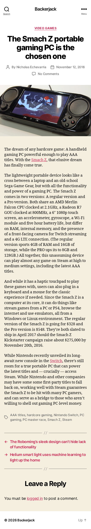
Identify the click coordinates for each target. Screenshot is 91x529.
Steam (67, 420)
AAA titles (17, 415)
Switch (56, 361)
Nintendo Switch (66, 415)
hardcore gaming (39, 415)
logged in (35, 498)
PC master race (34, 420)
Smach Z (39, 160)
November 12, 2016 (70, 67)
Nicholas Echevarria (31, 67)
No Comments (48, 74)
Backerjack (45, 9)
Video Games (45, 28)
